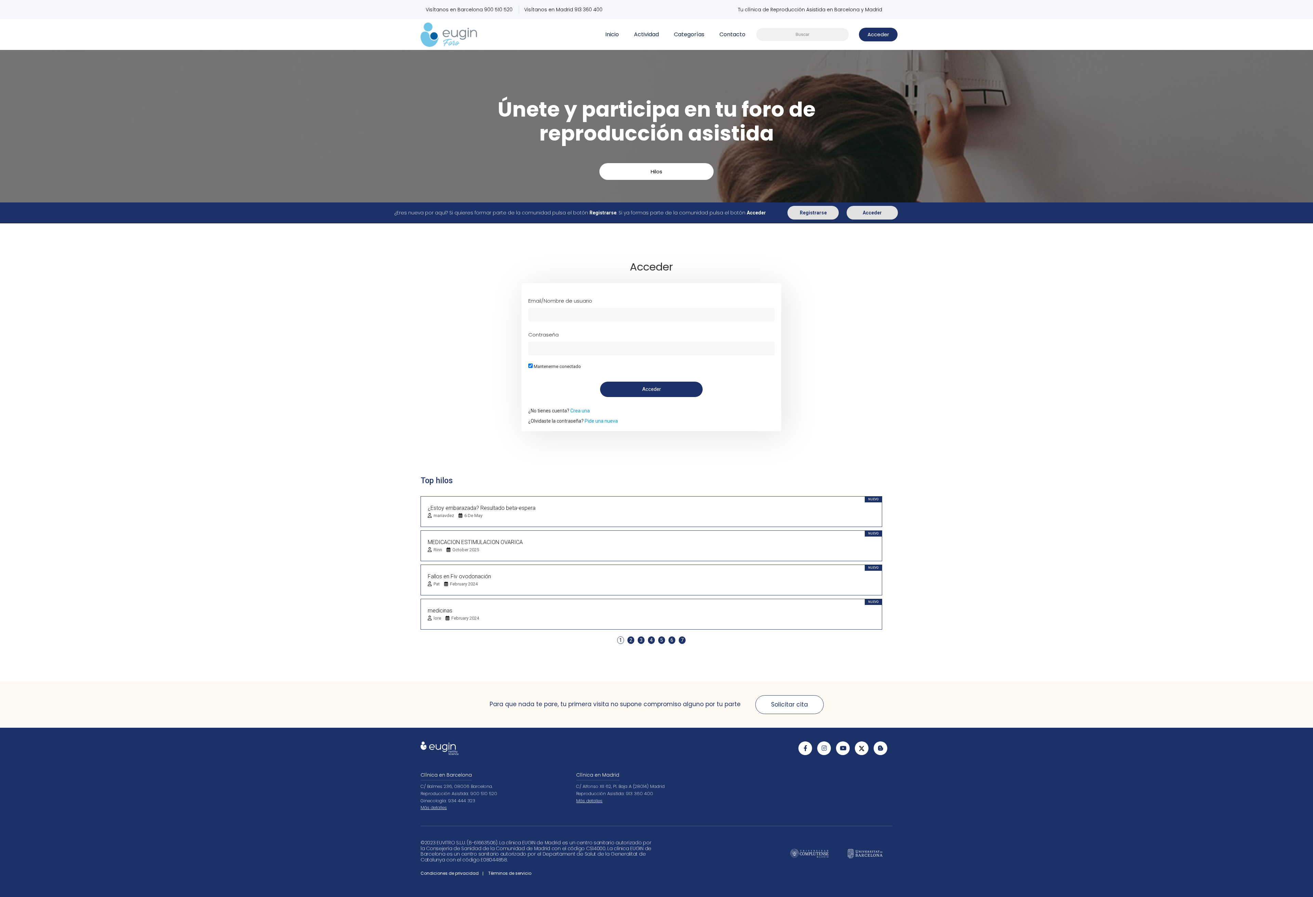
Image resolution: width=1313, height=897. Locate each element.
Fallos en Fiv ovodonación (459, 576)
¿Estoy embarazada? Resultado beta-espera (481, 508)
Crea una (580, 410)
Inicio (612, 34)
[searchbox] (802, 34)
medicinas (440, 610)
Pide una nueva (601, 421)
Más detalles (434, 807)
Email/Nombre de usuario (560, 300)
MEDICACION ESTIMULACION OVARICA (475, 542)
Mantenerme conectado (557, 366)
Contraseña (543, 334)
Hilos (656, 171)
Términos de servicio (509, 873)
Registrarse (813, 212)
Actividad (646, 34)
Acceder (872, 212)
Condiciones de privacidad (450, 873)
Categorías (689, 34)
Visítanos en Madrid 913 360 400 (563, 9)
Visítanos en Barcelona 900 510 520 (469, 9)
